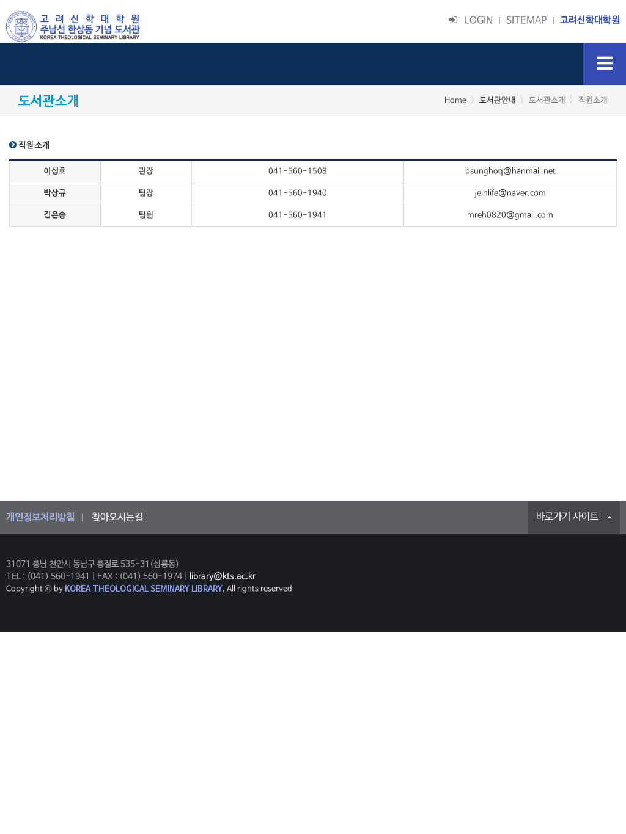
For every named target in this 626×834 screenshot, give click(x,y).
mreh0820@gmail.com (510, 215)
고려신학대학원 (590, 20)
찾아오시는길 (117, 517)
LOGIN (475, 20)
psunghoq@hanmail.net (510, 171)
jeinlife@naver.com (510, 193)
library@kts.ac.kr (223, 576)
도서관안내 (497, 100)
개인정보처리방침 (40, 517)
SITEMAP (526, 20)
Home (455, 100)
